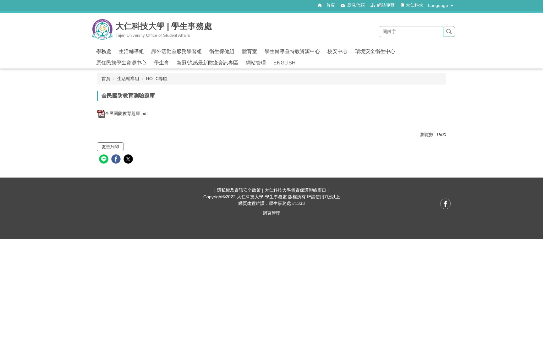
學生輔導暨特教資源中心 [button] (292, 51)
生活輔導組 (128, 78)
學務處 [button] (103, 51)
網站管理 (256, 62)
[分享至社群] (104, 159)
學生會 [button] (161, 62)
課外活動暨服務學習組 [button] (176, 51)
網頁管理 (271, 213)
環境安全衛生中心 (375, 51)
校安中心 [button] (337, 51)
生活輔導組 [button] (131, 51)
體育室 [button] (249, 51)
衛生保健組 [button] (221, 51)
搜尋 (449, 32)
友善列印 (110, 146)
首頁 (105, 78)
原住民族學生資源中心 (121, 62)
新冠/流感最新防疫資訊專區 (207, 62)
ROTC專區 (156, 78)
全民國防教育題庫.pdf (126, 113)
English (284, 62)
